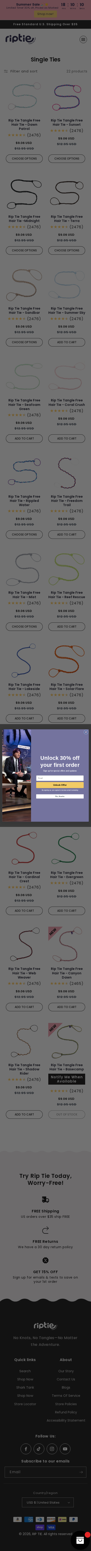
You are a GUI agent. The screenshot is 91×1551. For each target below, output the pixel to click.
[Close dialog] (86, 732)
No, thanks (59, 796)
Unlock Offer (60, 785)
